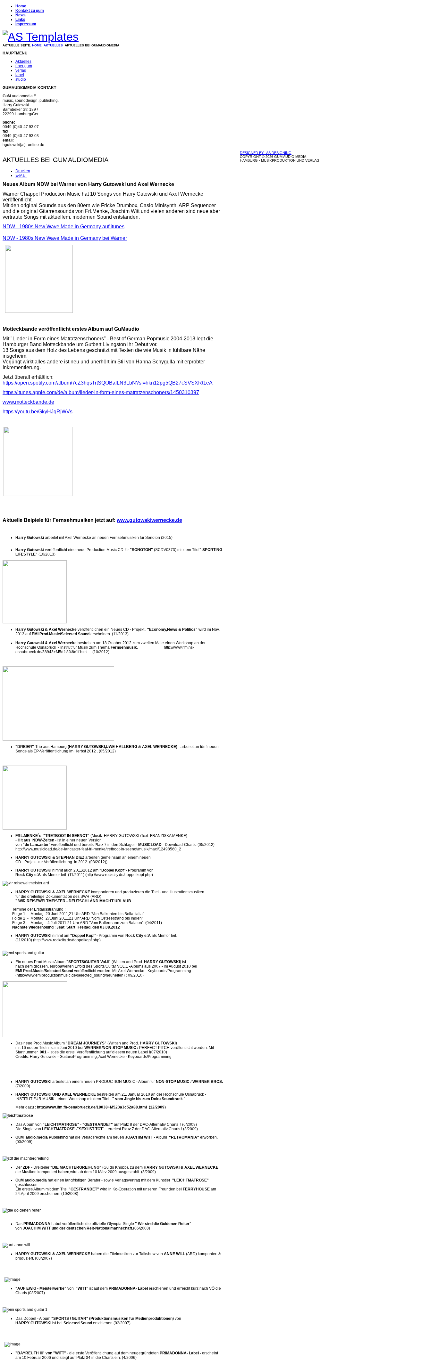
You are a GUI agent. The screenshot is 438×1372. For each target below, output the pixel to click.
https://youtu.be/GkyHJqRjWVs (37, 411)
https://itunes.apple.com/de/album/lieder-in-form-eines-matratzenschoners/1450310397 (101, 392)
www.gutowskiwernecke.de (149, 520)
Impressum (25, 24)
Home (20, 6)
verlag (20, 70)
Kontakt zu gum (29, 10)
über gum (23, 66)
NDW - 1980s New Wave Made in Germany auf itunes (63, 226)
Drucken (22, 171)
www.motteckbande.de (28, 402)
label (19, 75)
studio (20, 79)
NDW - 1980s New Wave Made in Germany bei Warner (65, 238)
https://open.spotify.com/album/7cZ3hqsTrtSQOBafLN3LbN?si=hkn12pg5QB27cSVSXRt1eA (108, 383)
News (20, 15)
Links (20, 19)
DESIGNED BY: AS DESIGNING (265, 153)
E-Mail (21, 175)
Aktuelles (53, 45)
